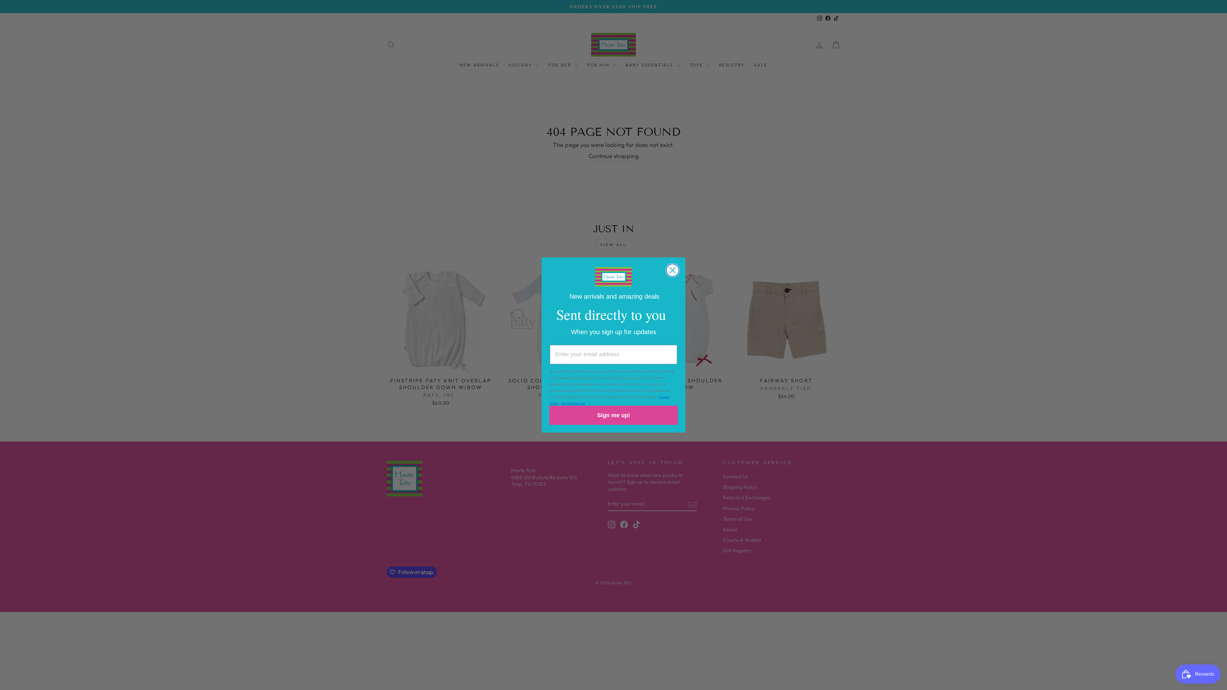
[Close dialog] (672, 270)
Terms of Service (573, 403)
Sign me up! (613, 415)
